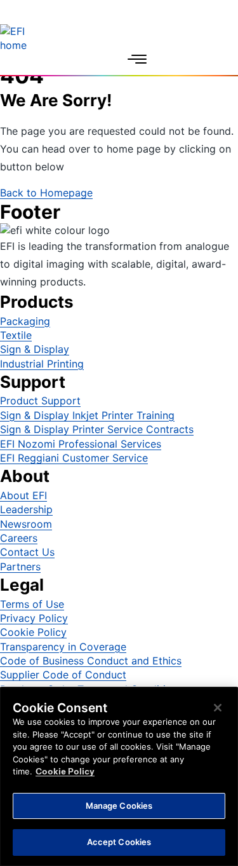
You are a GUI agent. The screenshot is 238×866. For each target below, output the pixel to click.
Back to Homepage (46, 192)
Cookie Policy (33, 632)
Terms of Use (32, 604)
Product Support (40, 400)
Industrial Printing (42, 363)
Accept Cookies (119, 842)
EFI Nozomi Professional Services (80, 443)
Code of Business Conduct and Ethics (91, 660)
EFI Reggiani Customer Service (74, 457)
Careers (18, 538)
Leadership (26, 509)
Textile (16, 335)
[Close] (218, 708)
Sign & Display (34, 349)
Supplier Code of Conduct (63, 674)
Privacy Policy (34, 618)
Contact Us (27, 552)
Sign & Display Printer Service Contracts (97, 429)
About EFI (23, 495)
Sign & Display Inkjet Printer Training (87, 415)
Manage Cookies (119, 806)
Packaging (25, 321)
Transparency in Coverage (63, 646)
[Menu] (137, 59)
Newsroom (26, 524)
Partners (20, 566)
